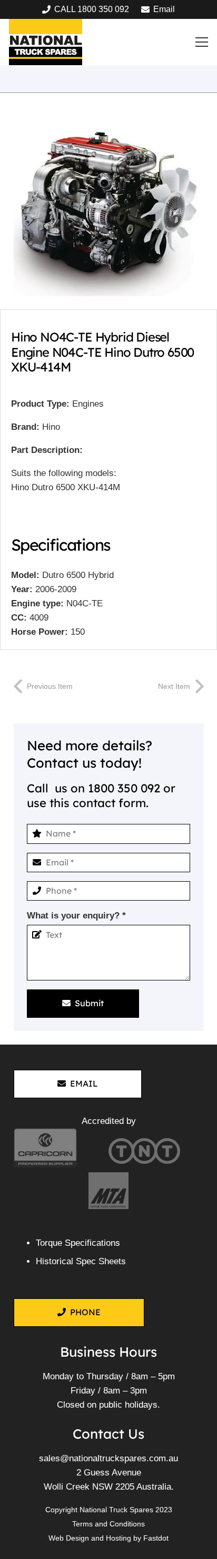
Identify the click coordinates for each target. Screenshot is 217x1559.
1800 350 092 (124, 788)
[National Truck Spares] (45, 42)
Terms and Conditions (108, 1524)
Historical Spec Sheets (81, 1261)
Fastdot (156, 1538)
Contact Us (108, 1433)
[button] (202, 42)
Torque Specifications (78, 1243)
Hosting (118, 1538)
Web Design (68, 1538)
